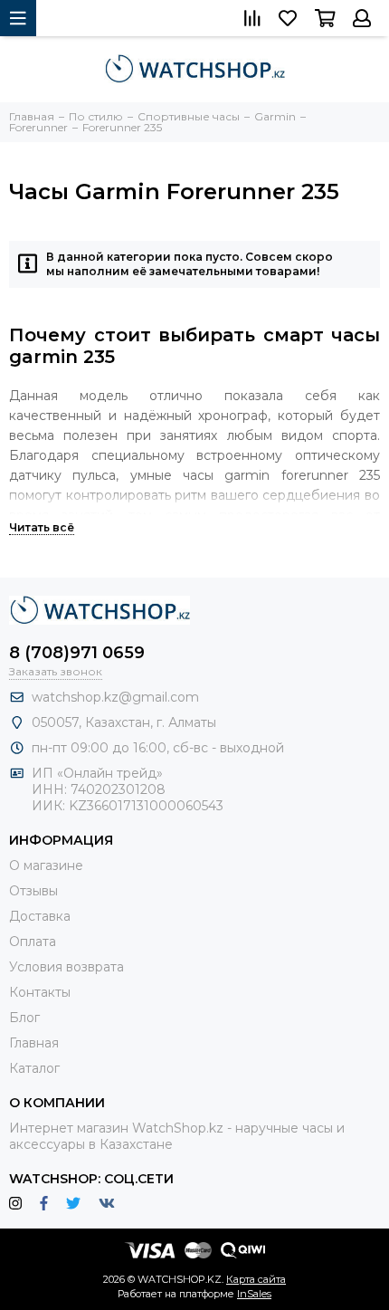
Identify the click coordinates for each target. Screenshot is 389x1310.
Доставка (40, 916)
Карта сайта (256, 1279)
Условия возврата (66, 967)
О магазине (46, 865)
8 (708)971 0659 (77, 653)
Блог (24, 1017)
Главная (34, 1043)
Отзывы (33, 891)
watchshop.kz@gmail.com (115, 697)
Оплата (32, 941)
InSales (254, 1293)
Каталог (34, 1068)
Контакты (40, 992)
